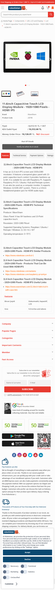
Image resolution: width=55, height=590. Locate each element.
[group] (27, 57)
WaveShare (32, 114)
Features (5, 155)
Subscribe (27, 389)
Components (19, 21)
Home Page (7, 21)
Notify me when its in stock (27, 146)
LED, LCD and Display (35, 21)
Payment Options (36, 155)
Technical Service (19, 155)
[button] (25, 85)
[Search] (51, 14)
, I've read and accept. (23, 395)
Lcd (47, 21)
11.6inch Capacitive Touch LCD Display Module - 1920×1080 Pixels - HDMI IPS (28, 26)
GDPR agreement (14, 395)
